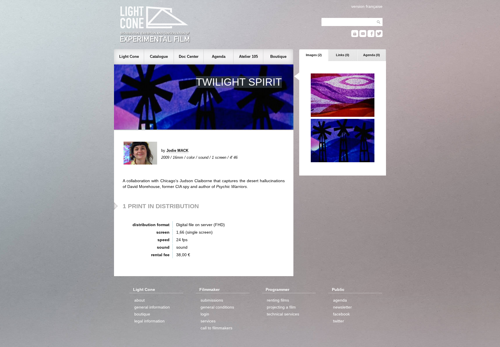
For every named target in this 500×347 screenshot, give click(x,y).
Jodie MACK (177, 150)
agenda (340, 300)
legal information (149, 321)
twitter (338, 321)
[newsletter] (362, 36)
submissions (212, 300)
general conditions (217, 307)
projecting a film (281, 307)
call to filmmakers (216, 328)
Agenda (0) (371, 55)
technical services (283, 314)
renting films (278, 300)
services (208, 321)
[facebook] (370, 36)
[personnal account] (354, 36)
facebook (341, 314)
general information (152, 307)
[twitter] (379, 36)
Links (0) (342, 55)
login (205, 314)
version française (367, 6)
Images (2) (314, 55)
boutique (142, 314)
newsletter (342, 307)
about (139, 300)
